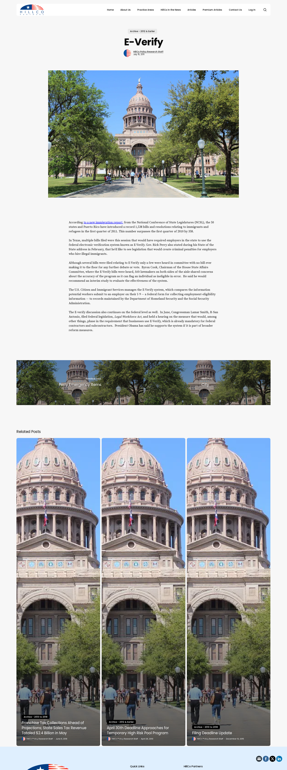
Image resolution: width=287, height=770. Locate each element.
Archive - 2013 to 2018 (35, 716)
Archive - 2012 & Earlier (142, 31)
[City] (207, 382)
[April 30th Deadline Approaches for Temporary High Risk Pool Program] (143, 592)
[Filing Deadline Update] (229, 592)
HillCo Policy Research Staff (148, 51)
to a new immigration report (103, 222)
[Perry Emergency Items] (80, 382)
